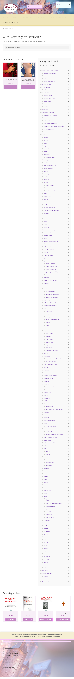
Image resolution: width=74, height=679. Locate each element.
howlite (46, 289)
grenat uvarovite (50, 275)
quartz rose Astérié (50, 517)
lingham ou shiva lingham (50, 375)
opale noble (49, 465)
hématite (46, 283)
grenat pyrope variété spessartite (54, 272)
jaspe (45, 331)
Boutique (6, 17)
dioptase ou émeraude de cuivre (51, 241)
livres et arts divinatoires (58, 17)
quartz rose (49, 514)
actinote (46, 137)
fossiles (46, 252)
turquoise (46, 559)
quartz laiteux (49, 512)
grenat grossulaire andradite (53, 266)
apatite (46, 176)
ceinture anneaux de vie (50, 76)
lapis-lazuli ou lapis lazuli (50, 364)
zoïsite (45, 568)
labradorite (47, 356)
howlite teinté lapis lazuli (52, 294)
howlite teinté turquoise (52, 297)
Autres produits (46, 87)
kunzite (46, 353)
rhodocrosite (47, 520)
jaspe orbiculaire (50, 342)
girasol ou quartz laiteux (50, 258)
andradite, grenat (48, 168)
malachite (46, 384)
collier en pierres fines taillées (51, 104)
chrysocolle (47, 216)
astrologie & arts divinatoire (51, 115)
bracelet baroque (48, 95)
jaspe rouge (49, 347)
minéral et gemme (46, 134)
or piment (46, 468)
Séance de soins (46, 582)
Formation (45, 109)
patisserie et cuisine (49, 132)
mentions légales (9, 651)
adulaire (46, 140)
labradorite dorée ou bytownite (53, 359)
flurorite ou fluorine (49, 249)
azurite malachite (50, 188)
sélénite (46, 534)
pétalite (46, 482)
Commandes (8, 659)
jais (45, 328)
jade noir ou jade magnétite (52, 319)
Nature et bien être (49, 129)
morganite (46, 417)
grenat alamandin (50, 263)
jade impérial (49, 311)
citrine (45, 221)
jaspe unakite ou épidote (52, 350)
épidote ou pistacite (49, 246)
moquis (46, 415)
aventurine (46, 179)
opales (45, 457)
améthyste (47, 160)
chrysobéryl (47, 213)
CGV (6, 650)
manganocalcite (48, 392)
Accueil (6, 28)
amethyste (47, 154)
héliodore (46, 277)
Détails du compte (9, 662)
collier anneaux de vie (49, 81)
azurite (46, 182)
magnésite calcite (48, 378)
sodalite (46, 545)
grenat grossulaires (51, 269)
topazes (46, 553)
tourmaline (47, 556)
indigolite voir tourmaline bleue (52, 303)
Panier (6, 657)
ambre (45, 151)
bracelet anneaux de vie (50, 73)
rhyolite (46, 526)
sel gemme (47, 531)
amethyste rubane (50, 157)
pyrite (45, 493)
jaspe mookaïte (50, 339)
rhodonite (46, 523)
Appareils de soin (46, 84)
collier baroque (48, 101)
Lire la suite (10, 619)
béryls (45, 193)
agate (45, 143)
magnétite (46, 381)
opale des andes (50, 462)
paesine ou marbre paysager (51, 473)
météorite (46, 401)
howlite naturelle (50, 291)
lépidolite (46, 370)
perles (45, 479)
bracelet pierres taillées (50, 98)
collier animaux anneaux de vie (51, 78)
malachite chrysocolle (51, 389)
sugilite (46, 551)
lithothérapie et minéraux (50, 123)
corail (45, 224)
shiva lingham (47, 540)
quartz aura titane (50, 506)
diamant (46, 238)
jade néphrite (49, 317)
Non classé (45, 570)
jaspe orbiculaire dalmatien (52, 345)
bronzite (46, 199)
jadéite (47, 325)
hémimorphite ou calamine (51, 286)
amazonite (47, 148)
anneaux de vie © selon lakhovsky (22, 17)
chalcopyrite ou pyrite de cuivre (51, 210)
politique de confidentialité (11, 653)
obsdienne (46, 429)
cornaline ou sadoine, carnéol (51, 230)
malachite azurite (50, 387)
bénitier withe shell (51, 426)
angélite (46, 171)
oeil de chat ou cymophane (50, 437)
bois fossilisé (47, 196)
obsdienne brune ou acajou (52, 431)
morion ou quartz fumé (50, 420)
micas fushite (49, 406)
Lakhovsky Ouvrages (49, 120)
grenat (45, 261)
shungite (46, 542)
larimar (46, 367)
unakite (46, 562)
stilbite (46, 548)
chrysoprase (47, 219)
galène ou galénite (48, 255)
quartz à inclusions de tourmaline (54, 503)
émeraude (46, 244)
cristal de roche (48, 233)
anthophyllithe (48, 174)
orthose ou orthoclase (49, 471)
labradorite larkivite (51, 361)
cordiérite (46, 227)
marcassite (47, 398)
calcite (45, 204)
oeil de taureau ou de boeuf (50, 443)
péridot (46, 476)
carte (45, 118)
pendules (46, 579)
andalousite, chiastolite (50, 165)
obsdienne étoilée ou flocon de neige (55, 434)
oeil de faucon (47, 440)
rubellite (46, 528)
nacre (45, 423)
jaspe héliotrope (50, 333)
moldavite (46, 412)
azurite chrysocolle (50, 185)
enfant (45, 90)
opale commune (50, 459)
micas (45, 403)
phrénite (46, 485)
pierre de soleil (47, 490)
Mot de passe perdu (9, 667)
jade (45, 308)
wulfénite (46, 565)
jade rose (48, 322)
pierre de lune (47, 487)
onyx (45, 448)
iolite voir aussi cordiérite (50, 305)
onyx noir (48, 454)
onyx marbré (49, 451)
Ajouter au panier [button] (10, 87)
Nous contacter (9, 648)
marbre (46, 395)
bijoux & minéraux (41, 17)
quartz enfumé (49, 509)
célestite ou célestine (49, 207)
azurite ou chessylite (51, 190)
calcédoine (46, 202)
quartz (45, 496)
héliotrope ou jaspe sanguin (51, 280)
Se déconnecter (9, 665)
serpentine (47, 537)
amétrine (46, 162)
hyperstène (47, 300)
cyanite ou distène (48, 235)
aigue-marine (47, 146)
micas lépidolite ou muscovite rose (54, 409)
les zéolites (47, 373)
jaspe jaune (48, 336)
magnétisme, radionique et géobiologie (54, 126)
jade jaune (48, 314)
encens (46, 576)
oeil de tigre (47, 445)
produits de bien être (9, 22)
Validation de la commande (11, 655)
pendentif (46, 106)
